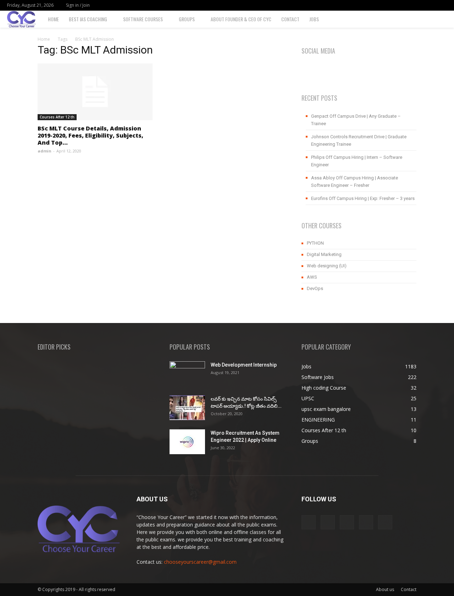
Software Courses (143, 19)
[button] (445, 19)
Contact (290, 19)
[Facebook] (394, 5)
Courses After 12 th (57, 117)
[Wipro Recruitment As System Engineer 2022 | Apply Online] (187, 441)
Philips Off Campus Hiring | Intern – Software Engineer (356, 161)
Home (53, 19)
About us (385, 589)
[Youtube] (441, 5)
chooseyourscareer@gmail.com (200, 561)
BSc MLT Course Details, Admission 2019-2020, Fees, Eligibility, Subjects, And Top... (90, 135)
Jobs (314, 19)
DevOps (315, 288)
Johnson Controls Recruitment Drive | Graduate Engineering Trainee (358, 140)
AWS (312, 277)
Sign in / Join (78, 5)
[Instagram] (406, 5)
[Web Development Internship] (187, 373)
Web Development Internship (244, 365)
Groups (187, 19)
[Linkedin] (418, 5)
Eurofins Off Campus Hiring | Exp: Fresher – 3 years (363, 198)
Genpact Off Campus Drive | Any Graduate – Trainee (356, 119)
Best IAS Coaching (88, 19)
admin (44, 151)
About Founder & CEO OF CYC (241, 19)
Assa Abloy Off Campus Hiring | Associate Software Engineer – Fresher (354, 181)
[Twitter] (430, 5)
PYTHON (315, 243)
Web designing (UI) (327, 265)
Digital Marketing (324, 254)
